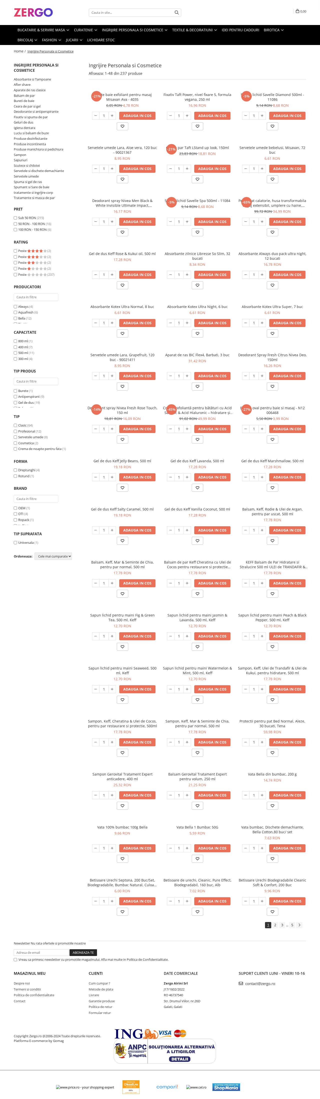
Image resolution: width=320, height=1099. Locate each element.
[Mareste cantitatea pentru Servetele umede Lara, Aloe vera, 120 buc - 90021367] (112, 169)
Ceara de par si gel (27, 106)
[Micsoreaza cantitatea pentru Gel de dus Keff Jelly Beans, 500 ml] (96, 477)
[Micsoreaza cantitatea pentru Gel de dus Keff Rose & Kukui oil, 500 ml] (96, 275)
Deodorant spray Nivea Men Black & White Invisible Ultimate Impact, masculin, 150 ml (122, 203)
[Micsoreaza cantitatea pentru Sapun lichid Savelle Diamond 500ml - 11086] (246, 116)
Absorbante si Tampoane (32, 79)
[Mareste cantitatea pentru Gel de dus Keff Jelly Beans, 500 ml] (112, 477)
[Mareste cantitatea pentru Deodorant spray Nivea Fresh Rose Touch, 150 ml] (112, 429)
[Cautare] (176, 12)
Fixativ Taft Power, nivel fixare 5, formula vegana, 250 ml (197, 97)
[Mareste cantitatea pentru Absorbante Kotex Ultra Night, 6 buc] (187, 323)
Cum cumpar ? (99, 983)
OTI (21, 514)
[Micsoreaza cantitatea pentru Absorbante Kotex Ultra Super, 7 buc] (246, 323)
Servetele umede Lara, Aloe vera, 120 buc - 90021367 (122, 150)
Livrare (94, 995)
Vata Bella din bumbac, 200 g (272, 774)
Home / (20, 51)
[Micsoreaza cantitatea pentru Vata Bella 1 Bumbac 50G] (170, 848)
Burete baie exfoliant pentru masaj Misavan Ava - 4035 (122, 97)
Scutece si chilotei (27, 165)
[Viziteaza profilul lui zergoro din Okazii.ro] (131, 1087)
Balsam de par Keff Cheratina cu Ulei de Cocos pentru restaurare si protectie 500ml (197, 564)
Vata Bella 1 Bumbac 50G (197, 827)
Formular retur (100, 1012)
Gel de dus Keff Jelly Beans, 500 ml (122, 460)
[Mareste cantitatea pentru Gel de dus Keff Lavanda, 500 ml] (187, 477)
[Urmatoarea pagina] (299, 925)
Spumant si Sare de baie (31, 187)
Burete (23, 390)
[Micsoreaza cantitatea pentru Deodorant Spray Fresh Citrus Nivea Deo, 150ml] (246, 376)
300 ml (23, 358)
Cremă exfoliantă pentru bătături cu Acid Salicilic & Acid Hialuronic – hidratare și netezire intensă (197, 410)
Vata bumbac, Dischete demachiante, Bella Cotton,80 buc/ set (272, 829)
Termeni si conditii (27, 989)
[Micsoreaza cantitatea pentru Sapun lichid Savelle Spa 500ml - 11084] (170, 222)
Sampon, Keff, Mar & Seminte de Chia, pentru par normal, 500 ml (198, 723)
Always (23, 306)
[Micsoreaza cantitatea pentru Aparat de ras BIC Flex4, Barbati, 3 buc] (170, 376)
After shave (22, 84)
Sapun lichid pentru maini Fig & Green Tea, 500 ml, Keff (122, 617)
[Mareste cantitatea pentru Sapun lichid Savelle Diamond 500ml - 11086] (262, 116)
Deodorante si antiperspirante (36, 111)
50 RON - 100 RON (31, 224)
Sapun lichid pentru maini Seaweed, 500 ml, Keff (122, 670)
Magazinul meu (30, 973)
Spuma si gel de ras (28, 182)
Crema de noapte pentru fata (40, 448)
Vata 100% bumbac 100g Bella (122, 827)
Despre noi (22, 983)
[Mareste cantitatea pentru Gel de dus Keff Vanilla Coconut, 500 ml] (187, 530)
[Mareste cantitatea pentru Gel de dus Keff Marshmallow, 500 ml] (262, 477)
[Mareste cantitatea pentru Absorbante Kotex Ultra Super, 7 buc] (262, 323)
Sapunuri (20, 160)
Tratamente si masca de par (34, 198)
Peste (22, 250)
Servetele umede (26, 176)
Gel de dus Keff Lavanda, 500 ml (197, 460)
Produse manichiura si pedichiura (38, 149)
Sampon (20, 154)
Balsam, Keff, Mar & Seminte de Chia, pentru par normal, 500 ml (122, 564)
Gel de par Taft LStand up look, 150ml (197, 147)
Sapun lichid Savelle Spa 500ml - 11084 (197, 200)
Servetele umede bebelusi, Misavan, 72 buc (272, 150)
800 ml (23, 341)
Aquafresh (26, 312)
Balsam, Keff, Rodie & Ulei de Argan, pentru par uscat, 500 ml (272, 511)
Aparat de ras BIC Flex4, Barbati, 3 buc (197, 354)
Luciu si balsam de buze (31, 133)
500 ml (23, 352)
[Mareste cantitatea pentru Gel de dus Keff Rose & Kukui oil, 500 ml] (112, 275)
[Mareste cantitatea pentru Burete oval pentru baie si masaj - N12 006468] (262, 429)
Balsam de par (24, 95)
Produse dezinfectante (30, 138)
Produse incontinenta (30, 144)
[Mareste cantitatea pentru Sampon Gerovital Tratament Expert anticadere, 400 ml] (112, 795)
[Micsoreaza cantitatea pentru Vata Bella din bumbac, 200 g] (246, 795)
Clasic (22, 425)
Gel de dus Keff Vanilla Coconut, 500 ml (197, 509)
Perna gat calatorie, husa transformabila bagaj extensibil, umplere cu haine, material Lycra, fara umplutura (272, 203)
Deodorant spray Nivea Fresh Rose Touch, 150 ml (123, 410)
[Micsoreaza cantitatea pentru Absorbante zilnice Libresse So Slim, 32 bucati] (170, 275)
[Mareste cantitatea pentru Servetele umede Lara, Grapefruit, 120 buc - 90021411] (112, 376)
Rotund (24, 476)
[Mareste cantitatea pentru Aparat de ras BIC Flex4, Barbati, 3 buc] (187, 376)
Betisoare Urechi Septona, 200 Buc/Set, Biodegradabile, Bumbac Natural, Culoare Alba (123, 882)
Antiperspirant (29, 396)
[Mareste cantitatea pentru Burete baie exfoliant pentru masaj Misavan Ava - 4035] (112, 116)
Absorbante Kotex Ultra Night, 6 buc (197, 306)
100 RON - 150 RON (32, 229)
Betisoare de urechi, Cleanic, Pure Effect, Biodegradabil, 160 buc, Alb (198, 882)
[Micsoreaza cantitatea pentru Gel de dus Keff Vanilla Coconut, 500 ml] (170, 530)
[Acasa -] (39, 12)
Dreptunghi (26, 470)
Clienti (96, 973)
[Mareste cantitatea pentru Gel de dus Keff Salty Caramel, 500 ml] (112, 530)
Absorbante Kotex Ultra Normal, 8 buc (122, 306)
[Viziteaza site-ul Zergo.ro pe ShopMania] (226, 1087)
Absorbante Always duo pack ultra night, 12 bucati (272, 256)
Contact (20, 1001)
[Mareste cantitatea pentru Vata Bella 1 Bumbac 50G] (187, 848)
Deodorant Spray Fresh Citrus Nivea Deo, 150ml (272, 357)
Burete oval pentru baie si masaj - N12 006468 (272, 410)
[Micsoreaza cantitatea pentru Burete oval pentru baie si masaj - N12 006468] (246, 429)
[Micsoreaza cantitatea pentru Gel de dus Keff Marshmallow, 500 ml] (246, 477)
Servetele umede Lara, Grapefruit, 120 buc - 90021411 (122, 357)
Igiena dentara (24, 128)
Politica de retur (100, 1006)
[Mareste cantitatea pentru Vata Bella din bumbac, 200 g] (262, 795)
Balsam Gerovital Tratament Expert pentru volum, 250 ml (197, 776)
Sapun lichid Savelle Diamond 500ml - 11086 (272, 97)
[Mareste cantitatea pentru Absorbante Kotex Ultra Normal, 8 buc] (112, 323)
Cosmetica (26, 443)
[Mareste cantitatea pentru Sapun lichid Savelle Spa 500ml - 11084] (187, 222)
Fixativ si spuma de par (31, 117)
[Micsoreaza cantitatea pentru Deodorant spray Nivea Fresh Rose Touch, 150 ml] (96, 429)
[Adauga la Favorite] (122, 126)
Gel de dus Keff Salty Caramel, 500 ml (122, 509)
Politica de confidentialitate (34, 995)
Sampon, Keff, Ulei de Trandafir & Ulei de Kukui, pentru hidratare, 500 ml (272, 670)
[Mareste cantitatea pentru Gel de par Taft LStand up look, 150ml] (187, 169)
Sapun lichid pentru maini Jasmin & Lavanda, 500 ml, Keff (197, 617)
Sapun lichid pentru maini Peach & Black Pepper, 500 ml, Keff (272, 617)
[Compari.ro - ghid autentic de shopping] (167, 1087)
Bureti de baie (24, 100)
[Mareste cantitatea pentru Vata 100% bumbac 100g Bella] (112, 848)
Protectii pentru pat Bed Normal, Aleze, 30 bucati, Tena (272, 723)
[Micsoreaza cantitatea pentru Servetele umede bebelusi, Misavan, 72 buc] (246, 169)
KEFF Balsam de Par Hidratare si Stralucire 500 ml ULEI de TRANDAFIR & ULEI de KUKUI (272, 564)
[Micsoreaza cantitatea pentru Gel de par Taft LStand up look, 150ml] (170, 169)
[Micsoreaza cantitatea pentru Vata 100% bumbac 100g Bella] (96, 848)
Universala (26, 542)
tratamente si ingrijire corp (33, 192)
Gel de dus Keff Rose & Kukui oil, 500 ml (122, 253)
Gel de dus (26, 402)
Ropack (23, 520)
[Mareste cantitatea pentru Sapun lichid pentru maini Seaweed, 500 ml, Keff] (112, 689)
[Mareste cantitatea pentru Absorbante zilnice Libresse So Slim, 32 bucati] (187, 275)
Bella (21, 318)
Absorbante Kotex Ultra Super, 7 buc (272, 306)
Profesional (26, 431)
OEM (22, 508)
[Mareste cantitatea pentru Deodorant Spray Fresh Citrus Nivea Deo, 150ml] (262, 376)
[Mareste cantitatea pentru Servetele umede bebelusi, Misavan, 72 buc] (262, 169)
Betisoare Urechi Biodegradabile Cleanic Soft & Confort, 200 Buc (272, 882)
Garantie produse (102, 1001)
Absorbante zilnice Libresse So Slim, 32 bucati (197, 256)
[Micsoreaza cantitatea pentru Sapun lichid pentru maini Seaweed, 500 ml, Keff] (96, 689)
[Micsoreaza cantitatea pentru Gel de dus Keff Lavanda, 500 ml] (170, 477)
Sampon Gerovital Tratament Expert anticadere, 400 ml (122, 776)
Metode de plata (101, 989)
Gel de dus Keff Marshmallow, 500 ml (272, 460)
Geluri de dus (23, 122)
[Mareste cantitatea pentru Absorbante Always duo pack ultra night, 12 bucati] (262, 275)
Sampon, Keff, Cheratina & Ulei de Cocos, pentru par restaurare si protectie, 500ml (122, 723)
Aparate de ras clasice (30, 90)
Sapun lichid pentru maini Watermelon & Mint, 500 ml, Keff (197, 670)
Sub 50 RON (27, 218)
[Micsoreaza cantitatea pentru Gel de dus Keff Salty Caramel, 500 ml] (96, 530)
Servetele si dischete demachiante (39, 170)
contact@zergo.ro (259, 983)
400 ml (23, 347)
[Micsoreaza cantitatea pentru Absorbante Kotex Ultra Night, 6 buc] (170, 323)
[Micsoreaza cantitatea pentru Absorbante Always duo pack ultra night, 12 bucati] (246, 275)
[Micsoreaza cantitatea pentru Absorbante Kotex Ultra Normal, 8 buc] (96, 323)
